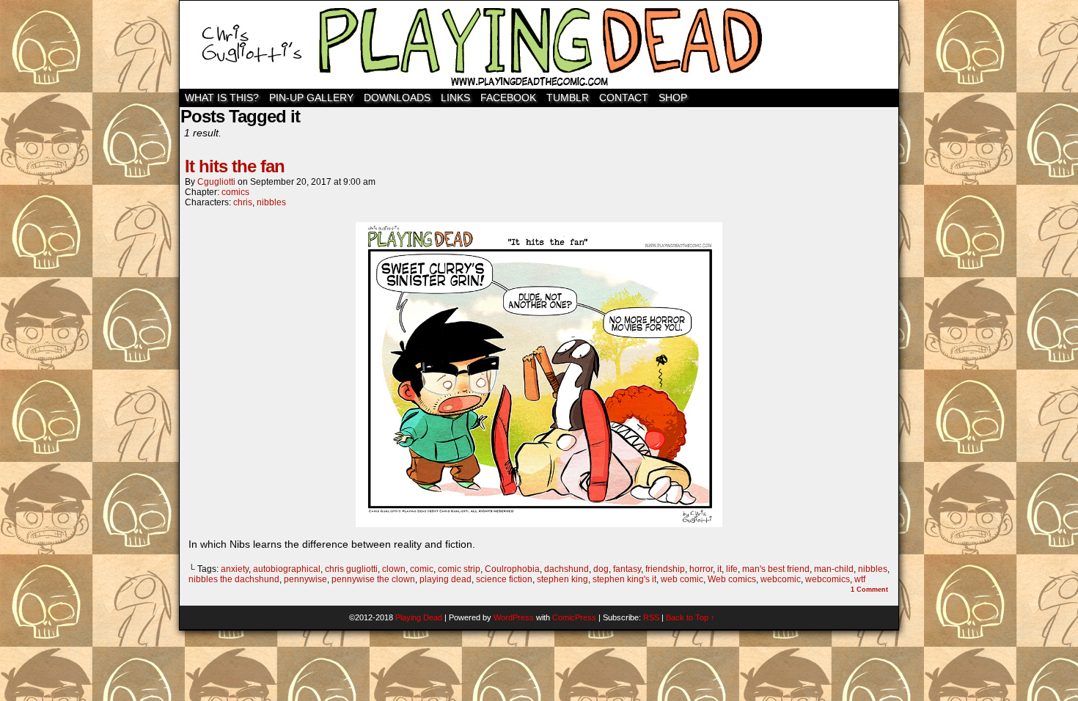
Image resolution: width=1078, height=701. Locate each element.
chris (242, 202)
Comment (869, 589)
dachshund (566, 569)
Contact (623, 97)
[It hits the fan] (539, 523)
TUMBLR (567, 97)
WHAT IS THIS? (222, 97)
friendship (665, 569)
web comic (682, 579)
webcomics (827, 579)
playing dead (445, 579)
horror (701, 569)
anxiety (235, 569)
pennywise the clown (373, 579)
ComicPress (574, 617)
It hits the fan (235, 166)
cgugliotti (216, 182)
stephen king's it (624, 579)
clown (394, 569)
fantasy (627, 569)
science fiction (504, 579)
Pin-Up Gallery (311, 97)
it (719, 569)
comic (421, 569)
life (732, 569)
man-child (834, 569)
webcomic (780, 579)
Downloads (397, 97)
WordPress (514, 617)
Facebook (508, 97)
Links (455, 97)
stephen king (562, 579)
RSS (651, 617)
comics (235, 192)
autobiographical (286, 569)
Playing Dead (539, 45)
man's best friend (776, 569)
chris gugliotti (351, 569)
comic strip (459, 569)
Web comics (732, 579)
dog (601, 569)
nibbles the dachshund (233, 579)
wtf (859, 579)
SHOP (673, 97)
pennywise (305, 579)
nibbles (271, 202)
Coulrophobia (512, 569)
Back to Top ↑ (690, 617)
